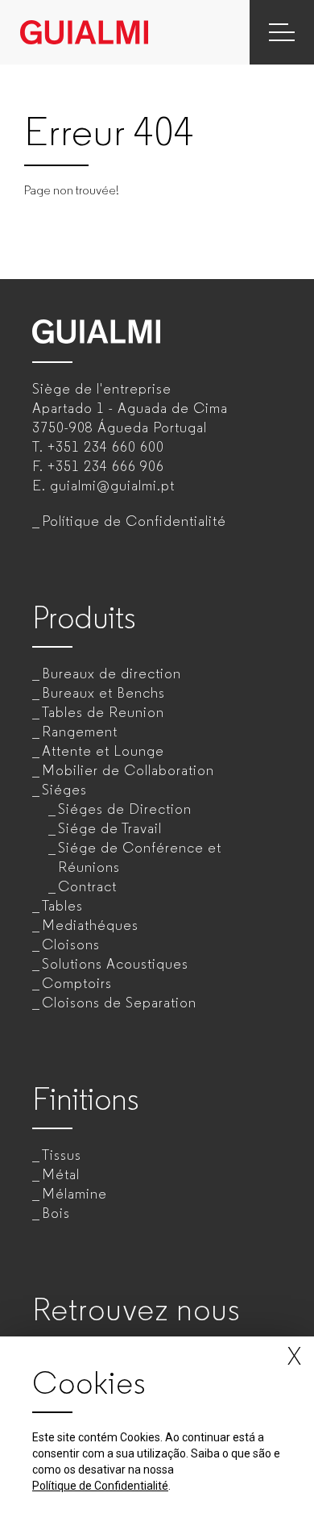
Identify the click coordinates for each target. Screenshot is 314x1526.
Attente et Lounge (103, 751)
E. (103, 485)
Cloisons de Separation (119, 1002)
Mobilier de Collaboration (128, 770)
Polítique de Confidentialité (134, 521)
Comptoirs (77, 983)
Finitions (85, 1099)
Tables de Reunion (103, 712)
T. (98, 447)
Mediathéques (90, 925)
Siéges (64, 789)
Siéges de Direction (125, 809)
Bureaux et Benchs (103, 693)
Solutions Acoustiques (115, 964)
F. (98, 466)
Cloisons (71, 944)
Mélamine (74, 1194)
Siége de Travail (110, 828)
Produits (84, 617)
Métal (61, 1174)
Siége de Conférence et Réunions (139, 857)
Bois (56, 1213)
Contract (87, 886)
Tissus (61, 1155)
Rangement (80, 731)
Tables (62, 906)
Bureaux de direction (111, 673)
